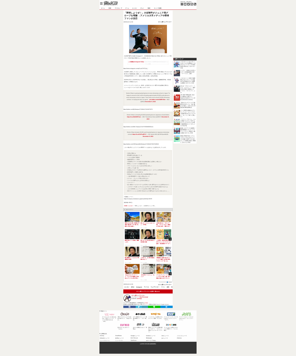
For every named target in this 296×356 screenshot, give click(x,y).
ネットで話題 (157, 8)
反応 (168, 287)
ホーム (103, 8)
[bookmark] (166, 307)
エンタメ (134, 8)
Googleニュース (135, 335)
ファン (163, 287)
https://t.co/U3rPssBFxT (139, 134)
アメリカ (146, 287)
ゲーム (127, 8)
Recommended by (163, 282)
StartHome (134, 340)
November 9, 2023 (150, 101)
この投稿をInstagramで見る (136, 61)
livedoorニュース (150, 335)
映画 (110, 8)
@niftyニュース (119, 338)
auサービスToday (151, 340)
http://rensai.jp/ (143, 297)
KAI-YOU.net (134, 338)
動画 (149, 8)
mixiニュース (165, 335)
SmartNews (118, 335)
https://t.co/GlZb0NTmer (134, 117)
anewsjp (139, 298)
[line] (154, 307)
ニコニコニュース (182, 335)
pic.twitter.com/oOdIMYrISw (157, 99)
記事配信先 (104, 333)
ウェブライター (155, 287)
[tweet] (139, 307)
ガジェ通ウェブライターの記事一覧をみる (148, 291)
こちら (146, 302)
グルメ (142, 8)
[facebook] (129, 307)
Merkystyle (149, 338)
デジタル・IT (118, 8)
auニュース (164, 338)
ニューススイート (105, 340)
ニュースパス (119, 340)
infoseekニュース (104, 338)
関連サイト (104, 311)
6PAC (132, 287)
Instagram (139, 287)
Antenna (179, 338)
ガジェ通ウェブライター (165, 22)
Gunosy (102, 335)
